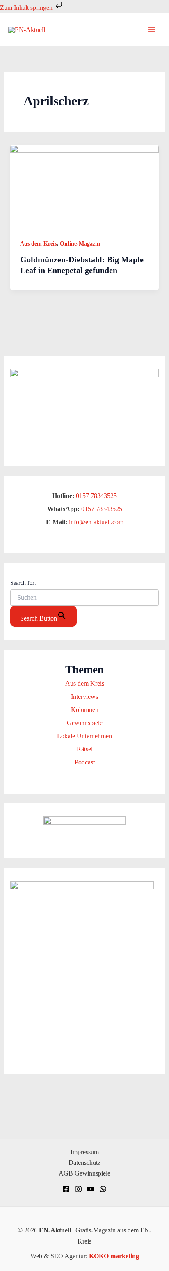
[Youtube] (90, 1189)
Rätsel (85, 749)
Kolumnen (84, 709)
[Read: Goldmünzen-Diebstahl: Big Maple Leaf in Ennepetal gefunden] (84, 185)
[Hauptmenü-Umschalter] (152, 29)
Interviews (84, 696)
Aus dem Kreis (38, 244)
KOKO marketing (114, 1256)
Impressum (85, 1151)
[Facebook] (66, 1189)
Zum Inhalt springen (27, 7)
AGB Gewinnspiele (84, 1173)
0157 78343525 (96, 495)
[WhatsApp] (103, 1189)
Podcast (85, 762)
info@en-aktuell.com (95, 521)
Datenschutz (84, 1162)
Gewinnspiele (85, 722)
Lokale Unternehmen (84, 735)
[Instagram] (78, 1189)
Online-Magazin (80, 244)
